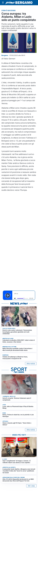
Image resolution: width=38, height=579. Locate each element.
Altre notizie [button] (31, 364)
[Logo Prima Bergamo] (19, 2)
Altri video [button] (31, 486)
